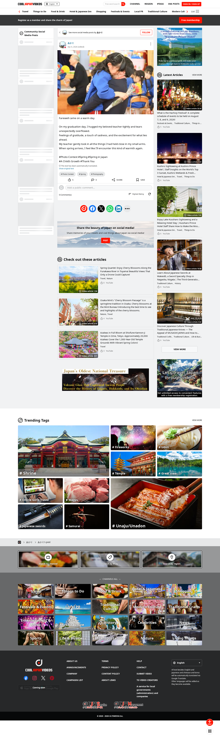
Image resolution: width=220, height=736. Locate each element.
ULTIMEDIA (114, 716)
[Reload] (149, 194)
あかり (71, 43)
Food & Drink (58, 11)
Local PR (138, 11)
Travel (25, 11)
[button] (187, 11)
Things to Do (39, 11)
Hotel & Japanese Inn (80, 11)
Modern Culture (180, 11)
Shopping (101, 11)
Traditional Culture (157, 11)
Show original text (66, 168)
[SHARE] (127, 208)
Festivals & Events (120, 11)
